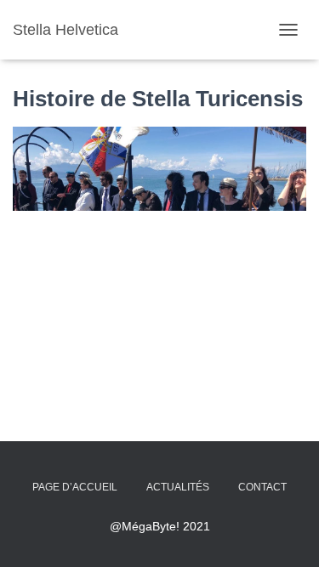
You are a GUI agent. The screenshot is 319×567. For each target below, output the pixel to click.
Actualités (177, 487)
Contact (262, 487)
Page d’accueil (74, 487)
